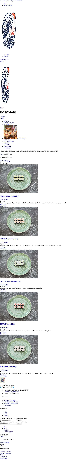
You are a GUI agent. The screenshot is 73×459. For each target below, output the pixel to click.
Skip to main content (16, 1)
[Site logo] (9, 52)
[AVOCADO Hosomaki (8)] (19, 192)
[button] (3, 204)
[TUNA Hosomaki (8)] (19, 320)
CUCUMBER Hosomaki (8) (10, 281)
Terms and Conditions (10, 400)
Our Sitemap (7, 405)
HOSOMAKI (4, 199)
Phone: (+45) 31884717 (12, 391)
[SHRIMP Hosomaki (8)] (19, 363)
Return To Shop (4, 442)
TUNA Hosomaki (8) (7, 324)
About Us (6, 414)
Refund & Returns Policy (11, 402)
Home (2, 154)
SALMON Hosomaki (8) (9, 239)
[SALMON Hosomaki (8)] (19, 235)
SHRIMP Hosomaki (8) (8, 367)
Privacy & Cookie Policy (11, 403)
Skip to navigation (5, 1)
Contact (6, 415)
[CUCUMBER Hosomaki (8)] (19, 278)
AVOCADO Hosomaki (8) (9, 196)
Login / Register (8, 431)
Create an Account (5, 451)
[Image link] (2, 382)
